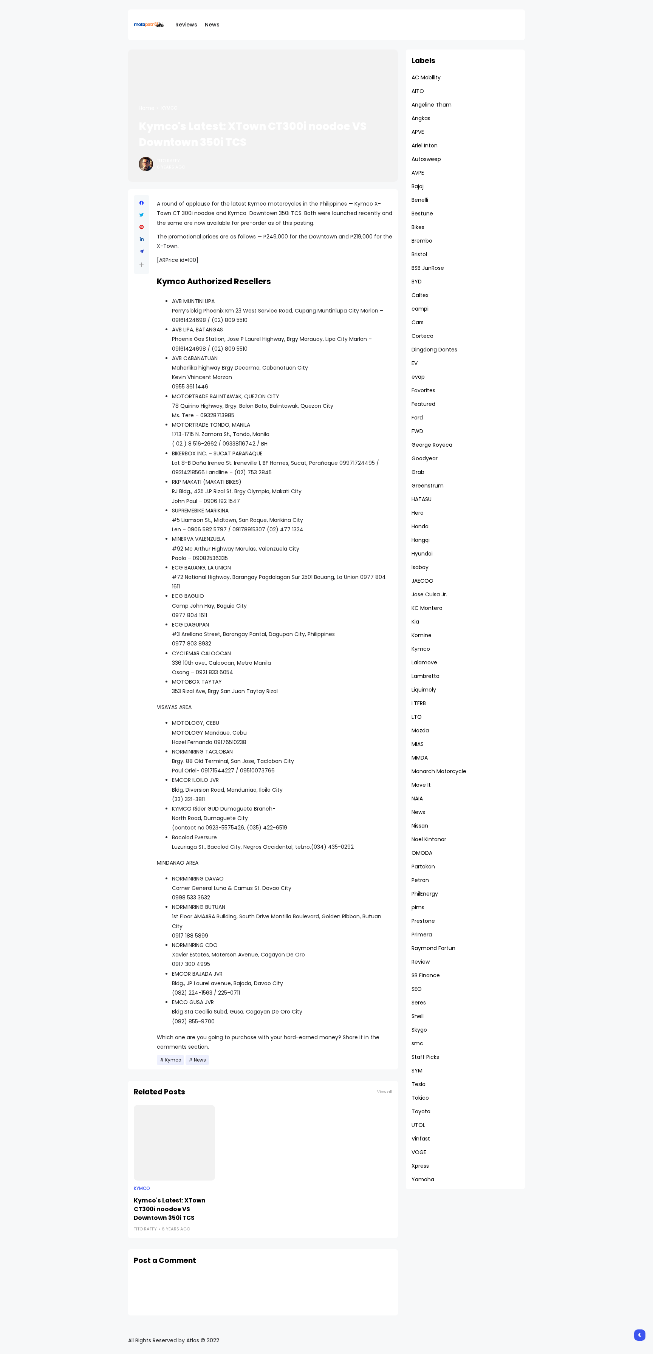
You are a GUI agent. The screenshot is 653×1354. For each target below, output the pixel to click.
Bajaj (418, 186)
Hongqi (421, 540)
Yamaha (423, 1179)
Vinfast (421, 1138)
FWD (417, 431)
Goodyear (425, 458)
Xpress (420, 1166)
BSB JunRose (428, 268)
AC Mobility (426, 77)
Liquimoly (424, 689)
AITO (418, 91)
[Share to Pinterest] (141, 227)
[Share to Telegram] (141, 251)
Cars (418, 322)
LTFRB (419, 703)
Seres (419, 1002)
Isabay (420, 567)
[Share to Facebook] (141, 203)
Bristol (419, 254)
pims (418, 907)
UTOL (418, 1125)
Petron (420, 880)
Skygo (419, 1030)
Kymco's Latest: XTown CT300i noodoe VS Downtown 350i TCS (170, 1209)
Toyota (421, 1111)
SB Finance (426, 975)
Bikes (418, 227)
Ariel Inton (425, 145)
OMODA (422, 853)
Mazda (420, 730)
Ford (417, 417)
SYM (417, 1070)
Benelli (420, 200)
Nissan (420, 825)
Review (421, 962)
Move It (421, 785)
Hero (418, 513)
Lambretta (425, 676)
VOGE (419, 1152)
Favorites (423, 390)
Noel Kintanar (429, 839)
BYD (417, 281)
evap (418, 377)
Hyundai (422, 553)
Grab (418, 472)
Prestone (423, 921)
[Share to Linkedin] (141, 239)
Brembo (422, 240)
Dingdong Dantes (434, 349)
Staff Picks (425, 1057)
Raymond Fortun (433, 948)
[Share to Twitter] (141, 215)
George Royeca (432, 445)
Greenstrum (428, 485)
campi (420, 309)
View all (384, 1092)
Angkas (421, 118)
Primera (422, 934)
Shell (418, 1016)
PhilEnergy (425, 894)
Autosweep (426, 159)
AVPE (418, 172)
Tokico (420, 1098)
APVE (418, 132)
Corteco (422, 336)
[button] (141, 264)
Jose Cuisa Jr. (429, 594)
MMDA (420, 757)
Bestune (422, 213)
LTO (417, 717)
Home (147, 108)
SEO (417, 989)
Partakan (423, 866)
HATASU (422, 499)
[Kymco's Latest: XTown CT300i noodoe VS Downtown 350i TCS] (174, 1143)
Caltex (420, 295)
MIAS (418, 744)
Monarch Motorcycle (439, 771)
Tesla (419, 1084)
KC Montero (427, 608)
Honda (420, 526)
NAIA (417, 798)
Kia (415, 621)
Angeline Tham (432, 104)
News (212, 24)
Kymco (169, 108)
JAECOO (422, 581)
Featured (423, 404)
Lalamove (424, 662)
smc (417, 1043)
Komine (422, 635)
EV (415, 363)
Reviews (186, 24)
